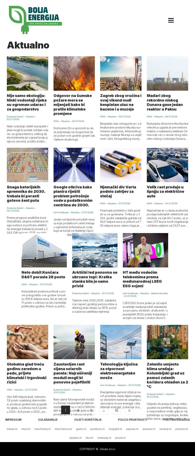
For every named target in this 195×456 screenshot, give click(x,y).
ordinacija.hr (104, 437)
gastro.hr (81, 429)
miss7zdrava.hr (63, 429)
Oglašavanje (48, 419)
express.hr (132, 429)
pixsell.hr (120, 437)
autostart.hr (149, 429)
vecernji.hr (165, 429)
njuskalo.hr (76, 437)
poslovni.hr (181, 429)
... (104, 410)
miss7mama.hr (42, 429)
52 (116, 410)
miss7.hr (26, 429)
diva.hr (90, 437)
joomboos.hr (97, 429)
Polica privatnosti (132, 419)
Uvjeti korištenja (87, 419)
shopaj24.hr (115, 429)
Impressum (13, 419)
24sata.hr (12, 429)
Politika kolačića (176, 419)
